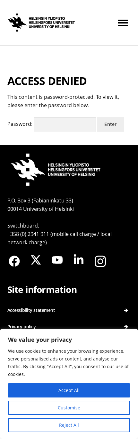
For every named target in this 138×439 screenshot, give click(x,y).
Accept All (69, 390)
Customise (69, 408)
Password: (20, 123)
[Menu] (124, 22)
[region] (69, 384)
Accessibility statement (31, 310)
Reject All (69, 425)
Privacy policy (21, 326)
